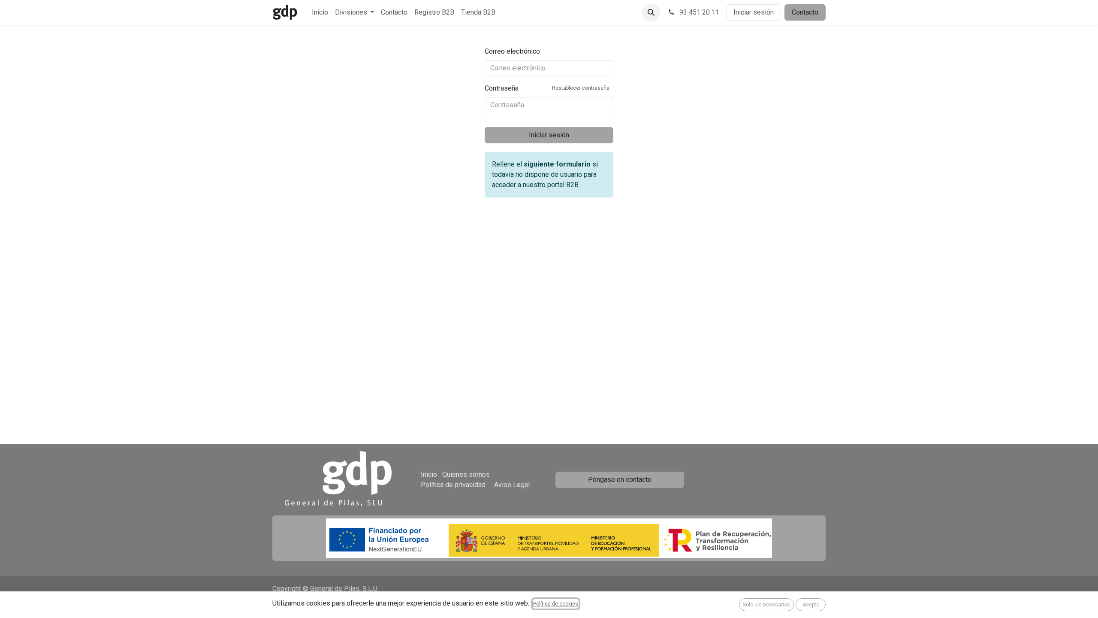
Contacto (805, 12)
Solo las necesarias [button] (766, 605)
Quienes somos (466, 474)
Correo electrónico (512, 51)
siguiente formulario (557, 164)
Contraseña (547, 88)
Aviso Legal (512, 485)
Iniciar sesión (753, 12)
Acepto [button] (810, 605)
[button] (651, 12)
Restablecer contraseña (580, 88)
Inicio (429, 474)
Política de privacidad (453, 485)
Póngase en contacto (620, 480)
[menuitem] (320, 12)
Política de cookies (555, 604)
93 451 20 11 (698, 12)
